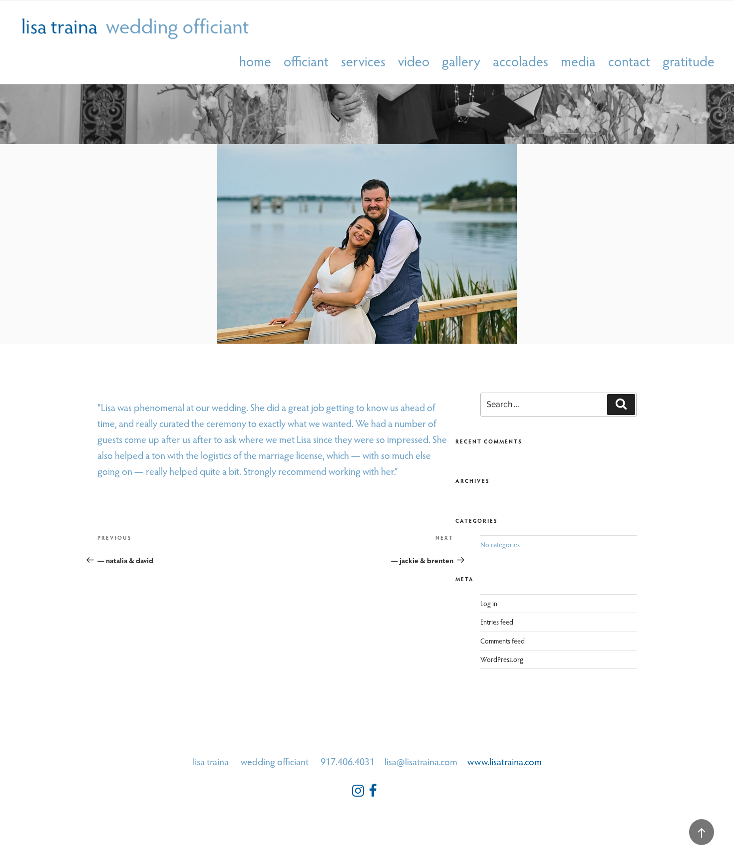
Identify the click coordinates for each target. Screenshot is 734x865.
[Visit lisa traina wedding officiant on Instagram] (358, 793)
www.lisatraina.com (504, 761)
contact (629, 61)
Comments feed (502, 641)
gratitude (689, 61)
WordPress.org (501, 659)
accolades (520, 61)
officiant (306, 61)
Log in (488, 603)
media (578, 61)
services (363, 61)
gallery (461, 61)
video (413, 61)
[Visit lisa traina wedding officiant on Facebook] (373, 793)
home (255, 61)
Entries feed (496, 622)
